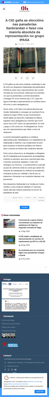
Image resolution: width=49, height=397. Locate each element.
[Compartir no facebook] (22, 78)
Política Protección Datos (11, 324)
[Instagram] (12, 370)
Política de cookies (8, 327)
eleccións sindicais (18, 197)
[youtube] (15, 370)
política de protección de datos (17, 384)
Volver (24, 207)
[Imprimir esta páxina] (33, 78)
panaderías (41, 197)
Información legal (8, 320)
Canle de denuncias (9, 331)
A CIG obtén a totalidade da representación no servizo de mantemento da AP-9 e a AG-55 (32, 238)
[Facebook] (5, 370)
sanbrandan (41, 200)
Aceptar (39, 391)
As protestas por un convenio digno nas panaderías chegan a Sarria (31, 252)
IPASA (34, 197)
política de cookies (33, 381)
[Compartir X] (16, 78)
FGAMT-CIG (28, 197)
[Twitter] (8, 370)
